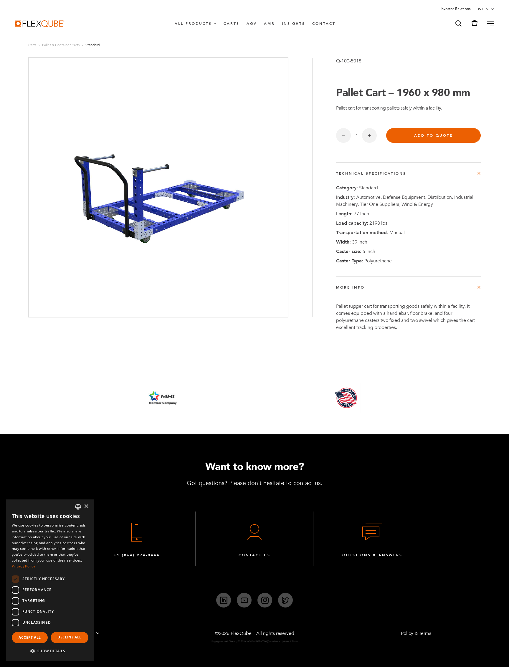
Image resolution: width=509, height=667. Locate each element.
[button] (458, 24)
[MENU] (488, 23)
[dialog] (50, 580)
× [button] (86, 506)
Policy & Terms (416, 633)
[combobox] (78, 507)
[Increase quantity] (369, 135)
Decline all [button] (69, 637)
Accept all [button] (30, 637)
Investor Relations (456, 8)
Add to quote (433, 135)
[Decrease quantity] (343, 135)
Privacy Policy (23, 566)
